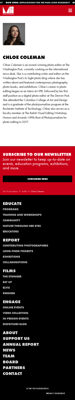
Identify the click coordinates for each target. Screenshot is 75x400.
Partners (14, 367)
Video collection (15, 313)
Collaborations (15, 262)
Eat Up (7, 282)
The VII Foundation (10, 191)
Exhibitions (11, 256)
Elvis (6, 287)
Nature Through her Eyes (22, 226)
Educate (12, 203)
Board (10, 362)
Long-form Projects (18, 251)
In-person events (16, 318)
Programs (10, 209)
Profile (24, 191)
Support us (16, 338)
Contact (12, 373)
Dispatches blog (15, 324)
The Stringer (12, 276)
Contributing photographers (25, 245)
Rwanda (9, 293)
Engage (11, 301)
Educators (11, 231)
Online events (13, 307)
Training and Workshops (22, 215)
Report (11, 240)
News (9, 350)
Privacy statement (55, 393)
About (10, 332)
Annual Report (21, 344)
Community (11, 220)
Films (9, 270)
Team (9, 356)
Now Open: (37, 2)
